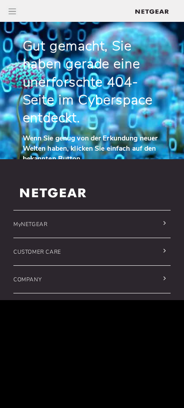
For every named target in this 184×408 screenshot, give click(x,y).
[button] (89, 224)
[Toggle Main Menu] (12, 10)
